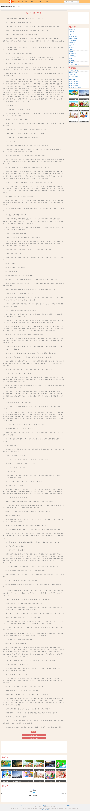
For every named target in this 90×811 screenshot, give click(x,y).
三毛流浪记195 (72, 74)
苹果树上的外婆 (27, 16)
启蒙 (40, 1)
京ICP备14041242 (45, 809)
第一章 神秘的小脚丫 (73, 53)
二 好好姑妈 (71, 44)
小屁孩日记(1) (72, 58)
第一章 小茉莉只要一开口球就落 (75, 87)
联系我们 (45, 805)
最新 (63, 793)
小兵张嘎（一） (72, 29)
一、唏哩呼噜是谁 (72, 40)
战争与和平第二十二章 (73, 70)
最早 (66, 793)
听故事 (36, 1)
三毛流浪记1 (71, 34)
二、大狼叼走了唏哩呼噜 (74, 64)
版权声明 (21, 805)
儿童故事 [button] (27, 1)
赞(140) (33, 731)
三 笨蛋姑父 (71, 51)
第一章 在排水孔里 (73, 38)
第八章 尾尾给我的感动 (73, 76)
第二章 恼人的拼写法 (35, 738)
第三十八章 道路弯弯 (73, 83)
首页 (22, 1)
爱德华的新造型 (72, 79)
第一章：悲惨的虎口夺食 (74, 56)
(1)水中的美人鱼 (72, 55)
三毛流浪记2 (71, 49)
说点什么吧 (34, 790)
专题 (47, 1)
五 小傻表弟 (71, 60)
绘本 (43, 1)
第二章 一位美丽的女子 (73, 85)
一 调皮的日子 (72, 31)
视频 (32, 1)
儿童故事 (3, 6)
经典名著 (8, 6)
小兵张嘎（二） (72, 45)
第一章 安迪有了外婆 (73, 36)
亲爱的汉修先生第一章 (73, 33)
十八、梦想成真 (35, 735)
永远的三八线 (71, 47)
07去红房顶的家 (72, 42)
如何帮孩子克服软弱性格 (74, 81)
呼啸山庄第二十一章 (73, 72)
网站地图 (69, 805)
